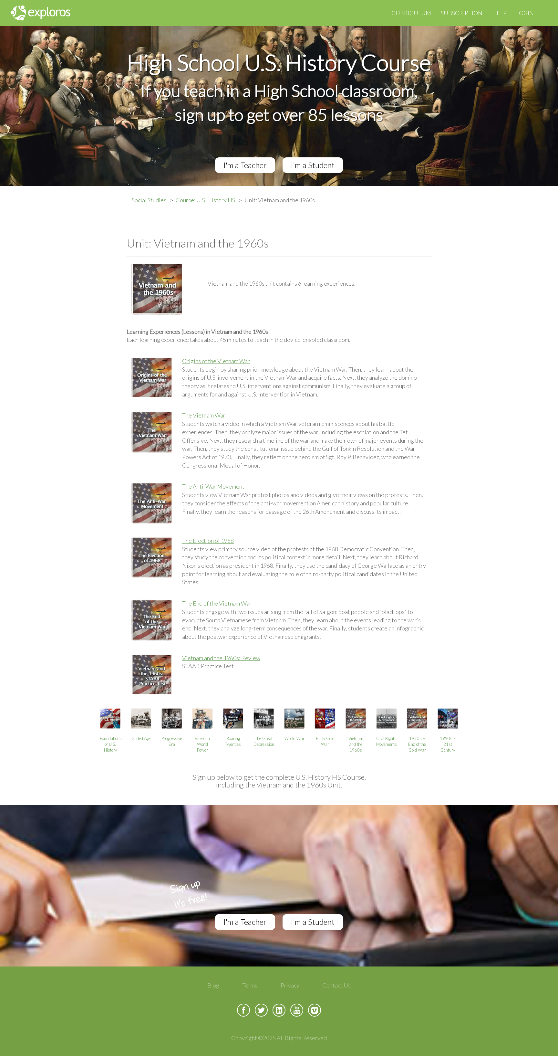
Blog (213, 985)
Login (525, 12)
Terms (249, 985)
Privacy (290, 985)
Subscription (461, 12)
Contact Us (336, 985)
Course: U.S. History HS (205, 200)
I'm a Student (313, 165)
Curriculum (411, 12)
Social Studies (149, 200)
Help (499, 12)
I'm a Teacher (245, 165)
